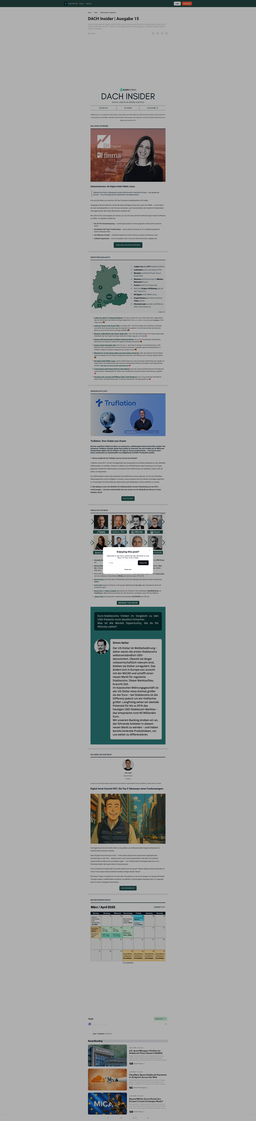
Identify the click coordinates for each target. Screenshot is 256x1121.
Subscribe (143, 563)
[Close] (150, 550)
